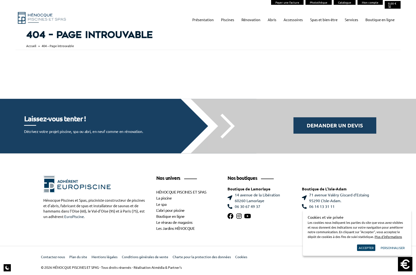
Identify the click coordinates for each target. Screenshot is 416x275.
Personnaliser (393, 248)
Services (351, 20)
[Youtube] (247, 216)
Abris (272, 20)
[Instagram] (239, 216)
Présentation (203, 20)
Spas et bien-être (324, 20)
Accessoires (293, 20)
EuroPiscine (74, 217)
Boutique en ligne (380, 20)
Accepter (366, 248)
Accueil (31, 46)
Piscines (227, 20)
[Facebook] (231, 216)
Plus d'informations (388, 236)
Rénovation (250, 20)
